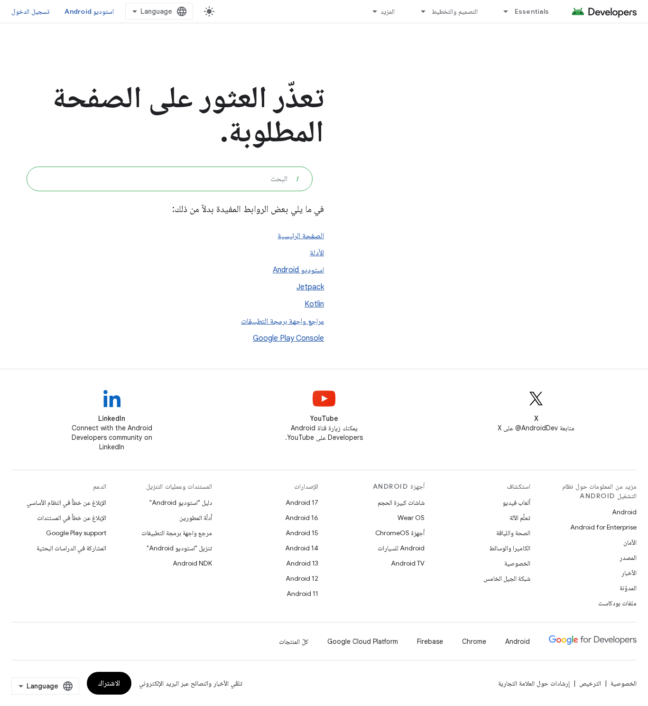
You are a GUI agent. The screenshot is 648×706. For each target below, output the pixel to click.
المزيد (387, 11)
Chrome (474, 641)
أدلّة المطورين (195, 517)
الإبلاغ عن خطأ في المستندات (71, 517)
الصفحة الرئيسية (301, 236)
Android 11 (302, 593)
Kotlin (314, 304)
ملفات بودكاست (617, 603)
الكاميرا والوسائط (509, 548)
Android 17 (302, 502)
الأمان (630, 542)
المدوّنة (628, 588)
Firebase (430, 641)
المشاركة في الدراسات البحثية (71, 548)
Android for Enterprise (603, 527)
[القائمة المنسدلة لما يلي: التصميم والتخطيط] (419, 11)
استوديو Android (89, 11)
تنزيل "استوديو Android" (179, 548)
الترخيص (590, 683)
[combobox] (170, 179)
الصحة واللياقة (513, 533)
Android (624, 512)
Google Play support (76, 533)
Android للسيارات (401, 548)
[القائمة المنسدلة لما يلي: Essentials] (502, 11)
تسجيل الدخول (30, 11)
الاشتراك (109, 683)
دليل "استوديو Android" (180, 502)
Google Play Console (288, 338)
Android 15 (302, 533)
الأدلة (317, 253)
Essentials (532, 11)
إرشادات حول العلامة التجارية (534, 683)
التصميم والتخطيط (454, 11)
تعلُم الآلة (519, 517)
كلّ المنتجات (293, 641)
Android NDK (192, 563)
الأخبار (629, 572)
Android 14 (301, 548)
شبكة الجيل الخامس (506, 578)
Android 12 (302, 578)
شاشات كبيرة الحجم (401, 502)
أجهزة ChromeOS (400, 533)
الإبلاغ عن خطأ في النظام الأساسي (66, 502)
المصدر (628, 557)
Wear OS (411, 517)
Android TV (408, 563)
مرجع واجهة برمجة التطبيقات (176, 533)
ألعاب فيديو (516, 502)
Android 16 (301, 517)
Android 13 (302, 563)
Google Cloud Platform (362, 641)
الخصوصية (517, 563)
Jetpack (310, 287)
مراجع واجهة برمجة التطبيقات (282, 321)
